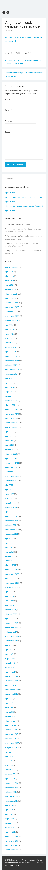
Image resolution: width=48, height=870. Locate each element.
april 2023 (10, 445)
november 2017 (12, 734)
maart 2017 (10, 770)
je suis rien (10, 193)
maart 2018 (10, 716)
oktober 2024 (11, 365)
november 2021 (12, 521)
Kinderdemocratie (34, 72)
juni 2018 (9, 703)
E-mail (8, 110)
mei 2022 (10, 494)
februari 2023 (11, 454)
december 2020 (12, 570)
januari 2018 (11, 725)
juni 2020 (10, 596)
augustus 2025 (12, 321)
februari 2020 (11, 614)
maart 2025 (11, 343)
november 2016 (12, 788)
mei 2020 (10, 601)
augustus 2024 (12, 374)
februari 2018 (11, 721)
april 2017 (10, 765)
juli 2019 (9, 645)
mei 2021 (9, 547)
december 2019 (12, 623)
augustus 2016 (12, 801)
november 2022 (12, 467)
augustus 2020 (12, 587)
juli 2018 (9, 699)
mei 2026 (10, 280)
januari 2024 (11, 405)
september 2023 (12, 423)
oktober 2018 (11, 685)
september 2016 (12, 796)
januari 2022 (11, 512)
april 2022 (10, 498)
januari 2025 (11, 352)
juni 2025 (10, 329)
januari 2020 (11, 619)
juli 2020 (9, 592)
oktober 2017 (11, 739)
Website (8, 121)
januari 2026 (11, 298)
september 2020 (12, 583)
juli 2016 (9, 805)
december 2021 (12, 516)
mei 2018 (9, 707)
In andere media (31, 60)
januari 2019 (11, 672)
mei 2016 (9, 814)
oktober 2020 (11, 578)
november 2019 (12, 627)
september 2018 (12, 690)
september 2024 (12, 369)
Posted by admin (13, 60)
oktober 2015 (11, 845)
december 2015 (12, 836)
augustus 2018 (12, 694)
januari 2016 (11, 832)
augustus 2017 (12, 747)
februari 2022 (11, 507)
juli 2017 (9, 752)
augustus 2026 (12, 267)
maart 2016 (10, 823)
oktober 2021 (11, 525)
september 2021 (12, 530)
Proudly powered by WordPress (17, 863)
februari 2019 (11, 667)
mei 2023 (10, 441)
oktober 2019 (11, 632)
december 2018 (12, 676)
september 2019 (12, 636)
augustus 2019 (12, 641)
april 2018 (10, 712)
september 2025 (12, 316)
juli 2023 (9, 432)
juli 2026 (9, 272)
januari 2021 (11, 565)
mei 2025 (10, 334)
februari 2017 (11, 774)
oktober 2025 (11, 312)
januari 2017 (11, 779)
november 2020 (12, 574)
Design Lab (14, 865)
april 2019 (10, 658)
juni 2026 (10, 276)
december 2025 (12, 303)
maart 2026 (11, 289)
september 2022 (12, 476)
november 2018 (12, 681)
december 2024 (12, 356)
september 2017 (12, 743)
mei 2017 (9, 761)
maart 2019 (10, 663)
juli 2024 (9, 378)
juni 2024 (10, 383)
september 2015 (12, 850)
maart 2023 (10, 450)
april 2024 (10, 392)
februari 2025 (11, 347)
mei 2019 (9, 654)
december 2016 (12, 783)
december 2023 (12, 409)
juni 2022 (10, 489)
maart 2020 (11, 610)
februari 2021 (11, 561)
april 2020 (10, 605)
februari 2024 (11, 401)
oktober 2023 (11, 418)
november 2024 (12, 361)
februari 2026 (11, 294)
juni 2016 (9, 810)
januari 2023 (11, 458)
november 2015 (12, 841)
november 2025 (12, 307)
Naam (8, 99)
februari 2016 (11, 827)
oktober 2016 (11, 792)
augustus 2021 (12, 534)
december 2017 (12, 730)
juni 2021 (9, 543)
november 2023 (12, 414)
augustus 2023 (12, 427)
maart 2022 (11, 503)
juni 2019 (9, 650)
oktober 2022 (11, 472)
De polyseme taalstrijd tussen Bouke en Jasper (24, 197)
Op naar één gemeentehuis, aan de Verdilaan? (24, 206)
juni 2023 (9, 436)
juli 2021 (9, 538)
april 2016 (10, 819)
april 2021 (10, 552)
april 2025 (10, 338)
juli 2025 (9, 325)
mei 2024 (10, 387)
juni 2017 (9, 756)
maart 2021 (10, 556)
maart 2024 (11, 396)
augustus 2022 (12, 481)
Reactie (8, 132)
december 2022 (12, 463)
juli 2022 (9, 485)
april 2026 (10, 285)
